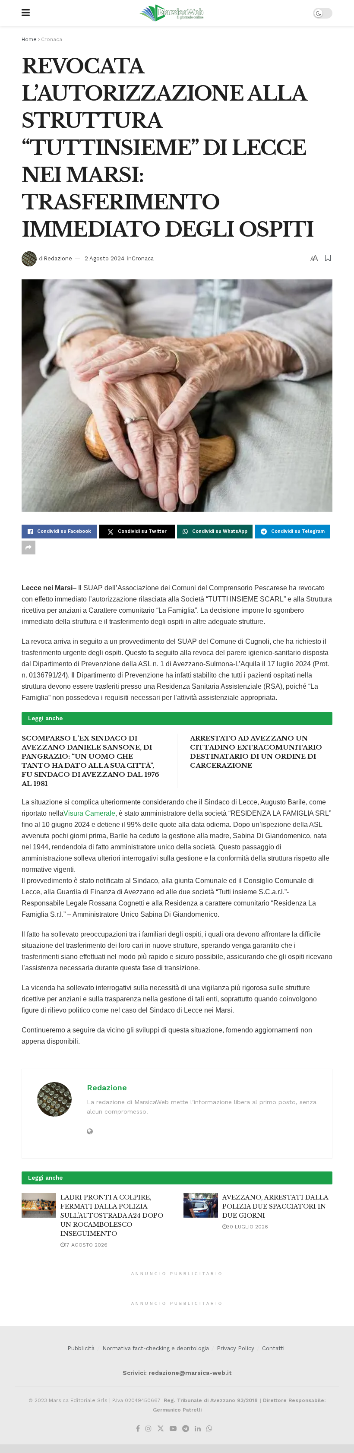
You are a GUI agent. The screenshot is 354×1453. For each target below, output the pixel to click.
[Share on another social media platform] (28, 547)
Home (29, 39)
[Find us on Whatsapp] (209, 1429)
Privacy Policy (235, 1348)
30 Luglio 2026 (247, 1227)
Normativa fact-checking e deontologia (155, 1348)
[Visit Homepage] (171, 13)
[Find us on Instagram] (148, 1429)
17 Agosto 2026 (86, 1245)
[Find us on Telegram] (185, 1429)
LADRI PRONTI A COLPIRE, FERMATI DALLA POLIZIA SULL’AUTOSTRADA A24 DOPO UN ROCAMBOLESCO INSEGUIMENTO (111, 1215)
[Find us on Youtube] (173, 1429)
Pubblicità (81, 1348)
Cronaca (51, 39)
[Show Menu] (26, 13)
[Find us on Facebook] (138, 1429)
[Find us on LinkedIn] (198, 1429)
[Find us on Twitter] (160, 1429)
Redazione (58, 258)
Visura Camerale (89, 813)
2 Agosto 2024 (104, 258)
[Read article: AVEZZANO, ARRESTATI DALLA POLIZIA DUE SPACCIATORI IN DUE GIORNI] (200, 1205)
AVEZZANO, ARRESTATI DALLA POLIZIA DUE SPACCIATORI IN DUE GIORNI (275, 1206)
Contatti (273, 1348)
